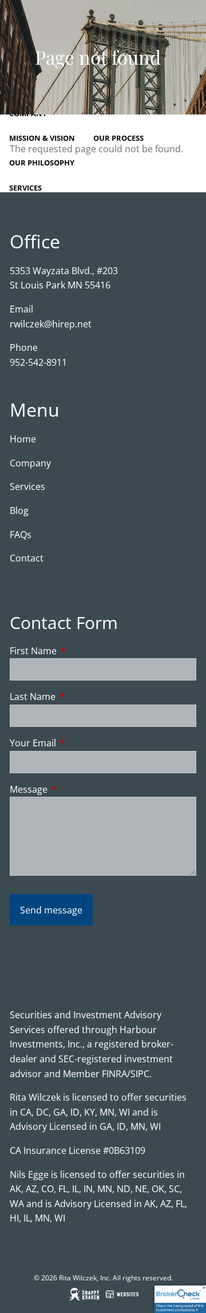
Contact (26, 558)
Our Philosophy (41, 162)
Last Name (79, 696)
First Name (79, 650)
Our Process (118, 138)
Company (30, 463)
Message (75, 789)
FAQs (20, 534)
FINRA (114, 1073)
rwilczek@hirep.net (51, 324)
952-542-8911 (38, 362)
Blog (19, 510)
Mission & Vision (42, 138)
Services (25, 188)
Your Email (79, 743)
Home (23, 439)
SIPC (139, 1073)
